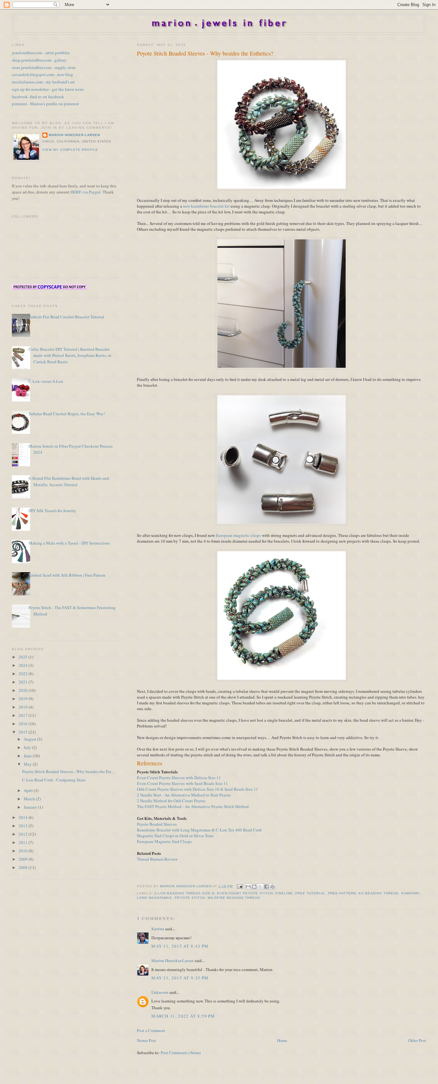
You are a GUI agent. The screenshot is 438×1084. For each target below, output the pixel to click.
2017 (24, 715)
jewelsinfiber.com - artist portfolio (41, 53)
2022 (24, 673)
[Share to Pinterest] (272, 886)
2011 (24, 842)
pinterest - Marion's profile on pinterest (45, 104)
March (30, 799)
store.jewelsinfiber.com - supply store (44, 67)
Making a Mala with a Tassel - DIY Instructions (69, 543)
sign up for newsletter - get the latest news (48, 89)
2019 (24, 698)
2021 (24, 682)
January (31, 807)
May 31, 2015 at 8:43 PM (179, 946)
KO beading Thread (378, 893)
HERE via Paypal (86, 192)
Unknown (159, 992)
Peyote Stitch (190, 897)
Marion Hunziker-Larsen (172, 960)
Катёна (157, 929)
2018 (24, 707)
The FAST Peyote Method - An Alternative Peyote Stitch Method (193, 806)
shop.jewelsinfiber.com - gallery (39, 60)
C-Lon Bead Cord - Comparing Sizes (54, 780)
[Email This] (248, 886)
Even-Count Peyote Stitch (245, 893)
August (30, 739)
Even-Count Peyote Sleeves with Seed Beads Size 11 (182, 783)
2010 (24, 851)
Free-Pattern (342, 893)
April (29, 790)
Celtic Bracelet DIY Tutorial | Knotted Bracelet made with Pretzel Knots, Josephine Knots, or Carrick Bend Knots (70, 355)
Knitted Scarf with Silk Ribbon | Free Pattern (67, 575)
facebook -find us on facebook (38, 96)
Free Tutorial (310, 893)
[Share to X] (260, 886)
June (28, 756)
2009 (24, 859)
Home (282, 1040)
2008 (24, 867)
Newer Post (146, 1040)
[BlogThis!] (254, 886)
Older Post (417, 1040)
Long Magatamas (154, 897)
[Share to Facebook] (266, 886)
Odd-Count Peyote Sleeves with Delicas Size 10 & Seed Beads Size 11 (197, 789)
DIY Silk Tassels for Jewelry (52, 510)
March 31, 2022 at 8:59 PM (183, 1016)
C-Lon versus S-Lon (46, 381)
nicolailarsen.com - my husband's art (43, 82)
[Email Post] (239, 886)
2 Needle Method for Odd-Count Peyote (171, 801)
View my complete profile (70, 149)
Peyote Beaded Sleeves (157, 824)
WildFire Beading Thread (233, 897)
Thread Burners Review (157, 859)
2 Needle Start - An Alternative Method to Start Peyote (184, 795)
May (28, 764)
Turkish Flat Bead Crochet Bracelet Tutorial (66, 317)
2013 (24, 826)
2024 (24, 665)
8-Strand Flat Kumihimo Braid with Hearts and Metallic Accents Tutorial (69, 481)
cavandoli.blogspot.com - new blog (42, 74)
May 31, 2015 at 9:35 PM (179, 978)
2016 (24, 724)
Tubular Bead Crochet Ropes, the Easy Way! (67, 414)
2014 (24, 817)
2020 (24, 690)
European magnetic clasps (238, 535)
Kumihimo (410, 893)
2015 (24, 732)
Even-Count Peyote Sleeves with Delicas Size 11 (179, 777)
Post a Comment (151, 1030)
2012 (24, 834)
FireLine (284, 893)
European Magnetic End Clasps (164, 841)
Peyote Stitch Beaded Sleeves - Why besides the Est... (68, 771)
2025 (24, 657)
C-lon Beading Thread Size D (184, 893)
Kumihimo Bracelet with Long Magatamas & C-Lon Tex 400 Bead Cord (199, 830)
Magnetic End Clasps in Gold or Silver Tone (175, 836)
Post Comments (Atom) (181, 1052)
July (28, 747)
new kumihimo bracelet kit (206, 206)
